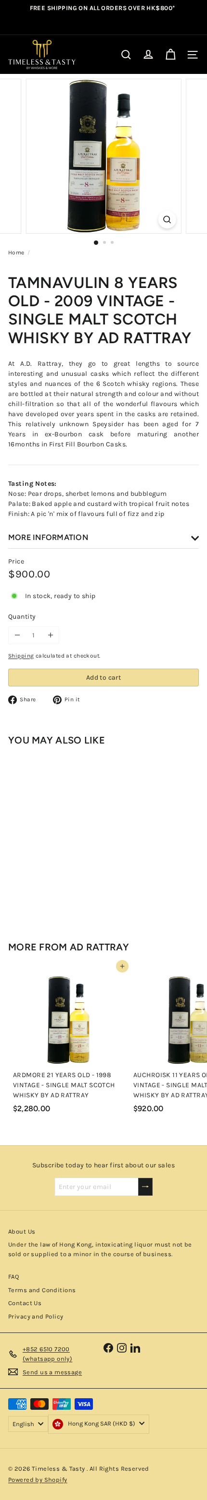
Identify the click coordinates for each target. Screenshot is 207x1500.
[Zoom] (167, 219)
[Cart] (170, 55)
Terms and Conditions (42, 1290)
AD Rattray (99, 947)
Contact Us (24, 1303)
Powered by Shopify (37, 1479)
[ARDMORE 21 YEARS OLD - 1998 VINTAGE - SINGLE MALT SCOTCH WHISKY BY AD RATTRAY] (68, 1042)
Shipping (21, 655)
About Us (21, 1231)
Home (16, 252)
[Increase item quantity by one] (50, 635)
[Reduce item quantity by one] (17, 635)
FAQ (13, 1276)
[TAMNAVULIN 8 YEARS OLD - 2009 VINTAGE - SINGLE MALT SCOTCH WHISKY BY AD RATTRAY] (68, 835)
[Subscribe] (145, 1187)
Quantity (22, 616)
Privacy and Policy (36, 1316)
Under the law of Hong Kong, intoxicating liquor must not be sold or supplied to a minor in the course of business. (100, 1249)
